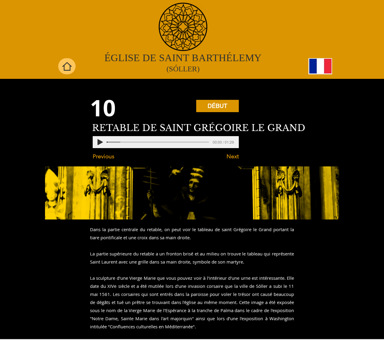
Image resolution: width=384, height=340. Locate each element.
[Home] (67, 66)
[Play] (100, 142)
